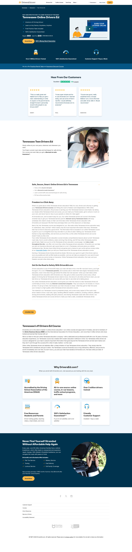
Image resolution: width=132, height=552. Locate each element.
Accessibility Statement (28, 517)
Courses (25, 508)
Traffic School (59, 2)
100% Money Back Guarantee (45, 41)
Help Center (102, 2)
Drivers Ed (49, 2)
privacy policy (69, 537)
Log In (110, 2)
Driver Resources (27, 511)
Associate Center (41, 250)
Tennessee (24, 7)
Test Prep (68, 2)
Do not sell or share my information (93, 537)
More (74, 2)
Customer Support (27, 504)
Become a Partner (27, 514)
